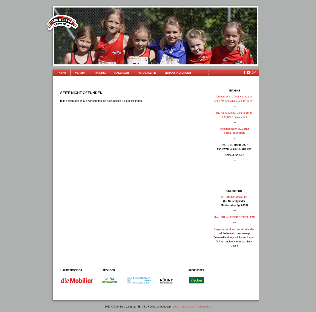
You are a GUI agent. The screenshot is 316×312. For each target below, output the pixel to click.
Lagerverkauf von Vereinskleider (234, 229)
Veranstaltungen (177, 72)
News (62, 72)
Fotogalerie (147, 72)
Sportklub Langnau (63, 23)
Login (176, 306)
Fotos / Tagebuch (234, 132)
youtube (248, 72)
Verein (80, 72)
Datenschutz (204, 306)
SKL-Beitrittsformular (234, 197)
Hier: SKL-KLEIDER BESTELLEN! (234, 217)
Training (99, 72)
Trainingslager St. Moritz (234, 128)
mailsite (254, 72)
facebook (244, 72)
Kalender (121, 72)
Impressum (188, 306)
